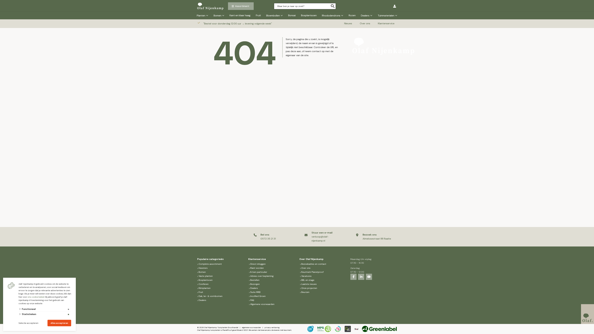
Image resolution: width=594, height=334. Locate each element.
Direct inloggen (258, 264)
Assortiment (242, 6)
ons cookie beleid (36, 297)
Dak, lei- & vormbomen (210, 296)
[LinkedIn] (361, 277)
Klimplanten (205, 288)
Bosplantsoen (309, 15)
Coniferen (204, 284)
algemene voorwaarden (251, 327)
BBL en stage (307, 280)
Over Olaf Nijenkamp (311, 259)
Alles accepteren (59, 323)
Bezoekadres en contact (313, 264)
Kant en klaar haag (240, 15)
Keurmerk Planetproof (312, 272)
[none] (333, 6)
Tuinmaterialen (386, 15)
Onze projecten (309, 288)
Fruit (258, 15)
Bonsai (292, 15)
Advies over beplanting (261, 276)
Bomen (217, 15)
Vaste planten (206, 276)
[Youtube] (369, 277)
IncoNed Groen (258, 296)
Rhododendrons (331, 15)
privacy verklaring (272, 327)
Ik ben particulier (258, 272)
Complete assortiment (210, 264)
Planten (201, 15)
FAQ (252, 300)
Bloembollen (273, 15)
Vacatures (306, 276)
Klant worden (257, 268)
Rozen (352, 15)
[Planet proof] (310, 329)
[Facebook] (353, 277)
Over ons (365, 23)
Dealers (365, 15)
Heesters (203, 268)
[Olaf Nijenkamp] (210, 6)
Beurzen (305, 292)
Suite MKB (255, 292)
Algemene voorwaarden (262, 304)
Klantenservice (386, 23)
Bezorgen (255, 284)
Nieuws (348, 23)
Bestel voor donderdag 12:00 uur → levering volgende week (238, 23)
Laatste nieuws (309, 284)
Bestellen (254, 280)
